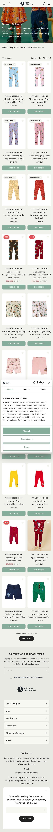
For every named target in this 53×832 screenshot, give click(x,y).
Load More (26, 638)
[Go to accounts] (44, 4)
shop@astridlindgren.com (26, 772)
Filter (45, 58)
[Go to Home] (26, 4)
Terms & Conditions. (35, 677)
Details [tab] (26, 390)
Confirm (26, 818)
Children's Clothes (23, 47)
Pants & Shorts (38, 47)
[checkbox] (11, 677)
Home (4, 47)
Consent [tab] (9, 390)
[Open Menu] (4, 3)
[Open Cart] (48, 4)
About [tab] (43, 390)
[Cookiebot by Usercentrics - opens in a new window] (33, 383)
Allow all (26, 431)
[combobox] (26, 810)
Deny (26, 447)
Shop (11, 47)
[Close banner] (49, 383)
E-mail (26, 769)
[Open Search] (10, 3)
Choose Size (14, 111)
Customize (25, 439)
